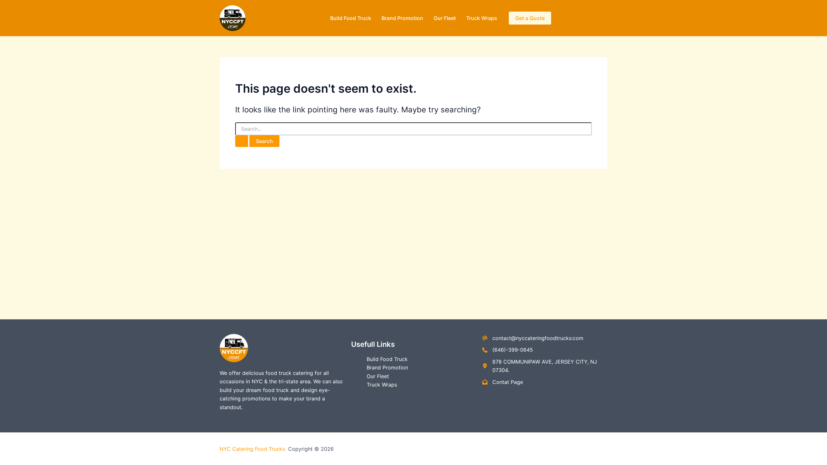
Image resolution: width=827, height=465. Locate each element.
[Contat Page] (502, 382)
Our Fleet (445, 18)
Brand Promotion (402, 18)
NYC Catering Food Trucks (253, 449)
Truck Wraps (481, 18)
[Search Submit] (241, 141)
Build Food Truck (350, 18)
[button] (530, 18)
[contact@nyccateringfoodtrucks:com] (532, 338)
